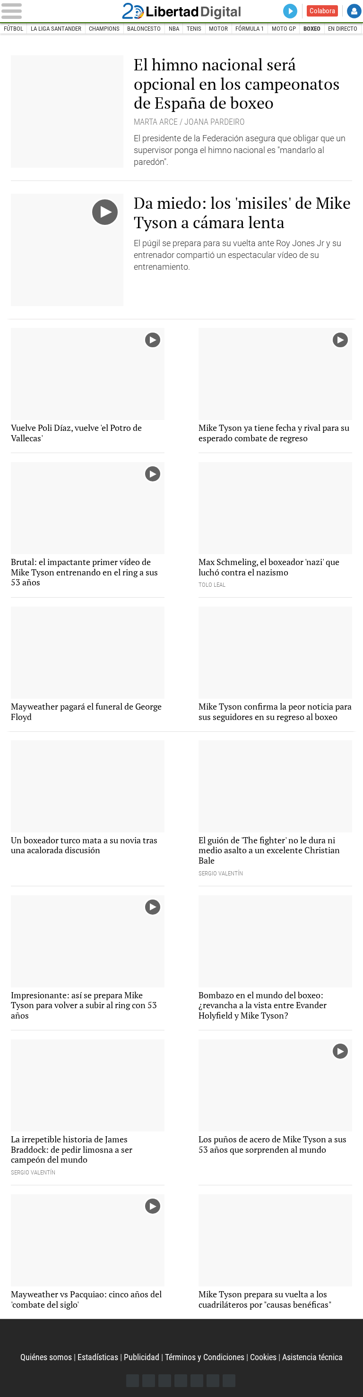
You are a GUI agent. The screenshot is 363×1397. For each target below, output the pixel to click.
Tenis (194, 28)
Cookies (263, 1357)
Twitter (148, 1380)
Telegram (213, 1380)
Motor (218, 28)
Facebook (132, 1380)
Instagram (164, 1380)
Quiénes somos (46, 1357)
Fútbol (13, 28)
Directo (290, 11)
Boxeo (311, 28)
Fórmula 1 (249, 28)
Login (354, 11)
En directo (342, 28)
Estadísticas (98, 1357)
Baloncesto (144, 28)
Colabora (322, 11)
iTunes (229, 1380)
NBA (174, 28)
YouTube (180, 1380)
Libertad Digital (181, 10)
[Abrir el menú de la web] (56, 10)
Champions (104, 28)
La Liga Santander (56, 28)
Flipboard (196, 1380)
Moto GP (284, 28)
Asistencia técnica (312, 1357)
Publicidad (141, 1357)
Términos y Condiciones (204, 1357)
